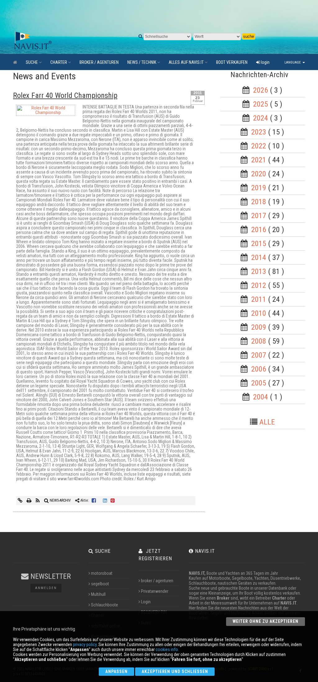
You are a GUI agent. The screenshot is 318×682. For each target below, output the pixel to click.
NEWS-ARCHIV (60, 500)
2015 (258, 243)
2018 (258, 201)
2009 (258, 327)
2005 (258, 383)
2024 (260, 118)
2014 (258, 257)
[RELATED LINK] (20, 500)
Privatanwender (154, 591)
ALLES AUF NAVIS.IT (186, 62)
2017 (258, 215)
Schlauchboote (104, 604)
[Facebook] (94, 500)
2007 (258, 355)
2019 (258, 187)
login (265, 62)
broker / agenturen (157, 580)
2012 (258, 285)
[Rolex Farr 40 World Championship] (45, 111)
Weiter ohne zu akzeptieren (265, 621)
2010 (258, 313)
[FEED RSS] (38, 500)
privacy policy (85, 644)
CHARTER (58, 62)
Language (293, 62)
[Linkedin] (105, 500)
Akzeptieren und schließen (175, 671)
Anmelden (46, 588)
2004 (260, 397)
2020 (258, 173)
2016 (258, 229)
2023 (258, 132)
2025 (260, 104)
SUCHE (32, 62)
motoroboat (101, 573)
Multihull (98, 594)
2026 (260, 90)
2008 (258, 341)
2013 (258, 271)
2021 (258, 160)
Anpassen (116, 671)
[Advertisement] (159, 15)
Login (146, 601)
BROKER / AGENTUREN (99, 62)
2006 (258, 369)
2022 (258, 146)
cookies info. (167, 649)
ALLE (267, 422)
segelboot (100, 583)
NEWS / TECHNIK (141, 62)
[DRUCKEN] (29, 500)
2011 (258, 299)
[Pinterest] (113, 500)
